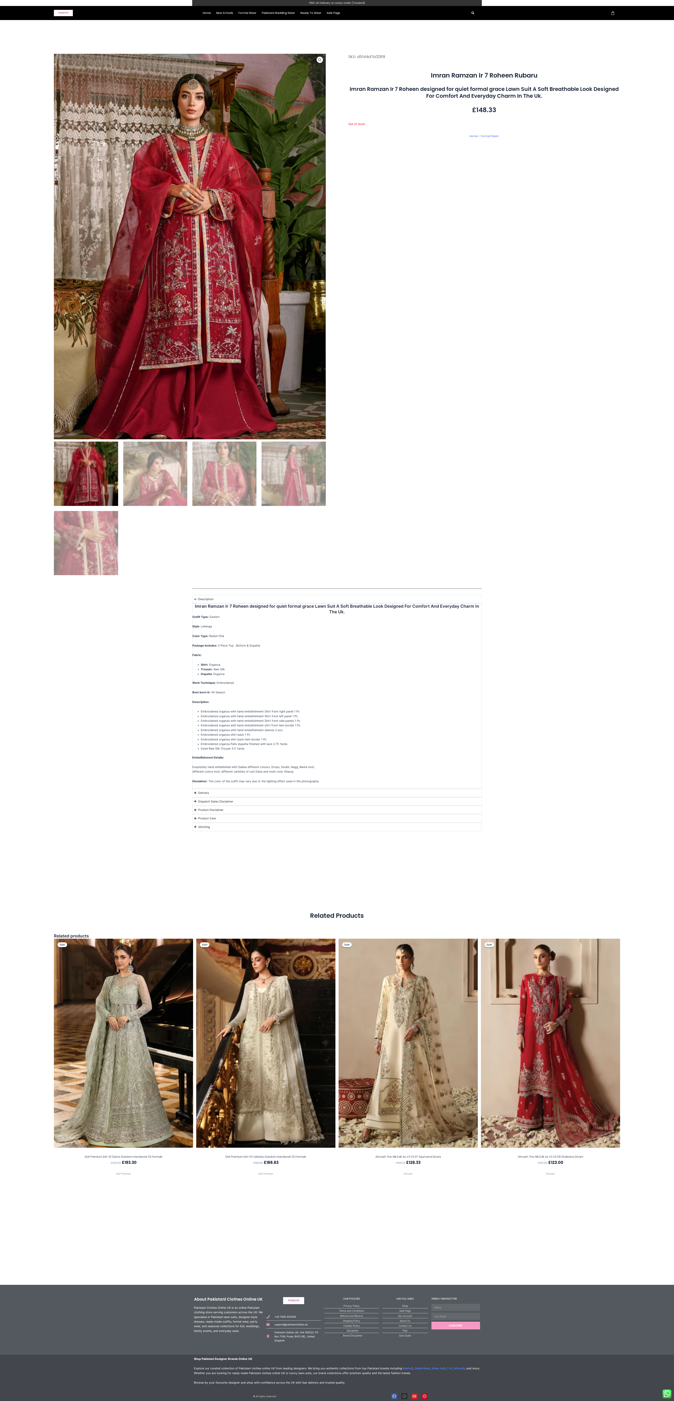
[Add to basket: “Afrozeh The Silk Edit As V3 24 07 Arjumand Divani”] (408, 1151)
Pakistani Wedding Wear (278, 13)
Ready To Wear (310, 13)
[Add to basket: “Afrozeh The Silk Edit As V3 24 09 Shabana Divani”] (550, 1151)
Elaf (449, 1368)
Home (207, 13)
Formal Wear (247, 13)
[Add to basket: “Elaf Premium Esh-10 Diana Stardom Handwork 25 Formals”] (123, 1151)
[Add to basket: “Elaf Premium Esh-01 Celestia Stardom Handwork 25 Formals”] (265, 1151)
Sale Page (333, 13)
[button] (473, 13)
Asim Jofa (439, 1368)
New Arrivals (224, 13)
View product (123, 1169)
